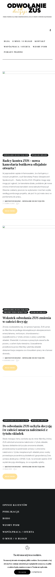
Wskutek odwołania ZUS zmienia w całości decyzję (27, 320)
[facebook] (50, 30)
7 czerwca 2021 (9, 204)
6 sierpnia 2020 (8, 360)
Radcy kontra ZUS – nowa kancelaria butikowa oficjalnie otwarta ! (25, 164)
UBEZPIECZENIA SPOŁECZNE (15, 312)
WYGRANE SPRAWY (39, 155)
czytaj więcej (36, 572)
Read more (10, 211)
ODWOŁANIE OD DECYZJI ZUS (16, 155)
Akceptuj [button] (22, 572)
